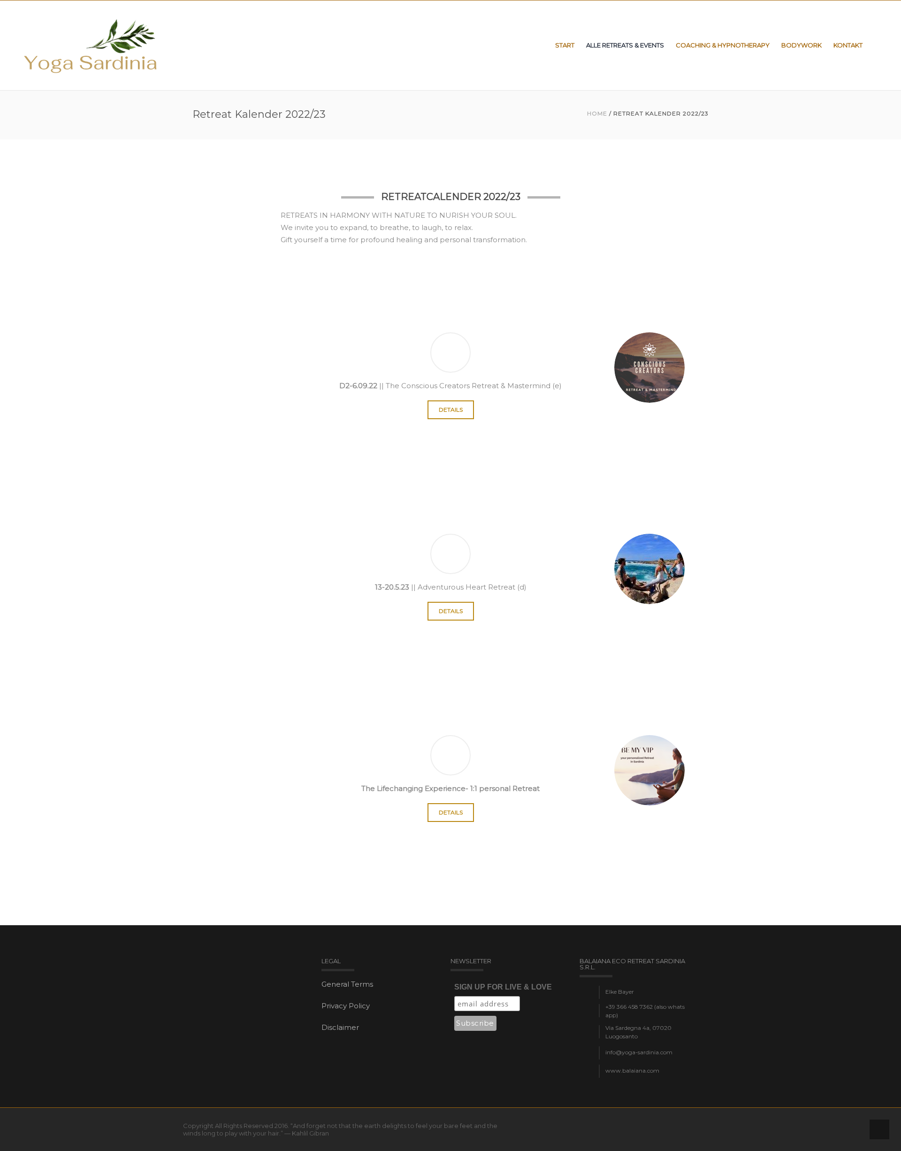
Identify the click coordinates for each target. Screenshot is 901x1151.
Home (597, 113)
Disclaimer (340, 1027)
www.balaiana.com (632, 1070)
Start (564, 45)
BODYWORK (801, 45)
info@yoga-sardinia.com (638, 1052)
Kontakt (848, 45)
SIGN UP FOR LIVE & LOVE (503, 987)
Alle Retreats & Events (625, 45)
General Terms (347, 984)
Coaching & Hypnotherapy (723, 45)
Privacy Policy (345, 1005)
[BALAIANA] (91, 45)
